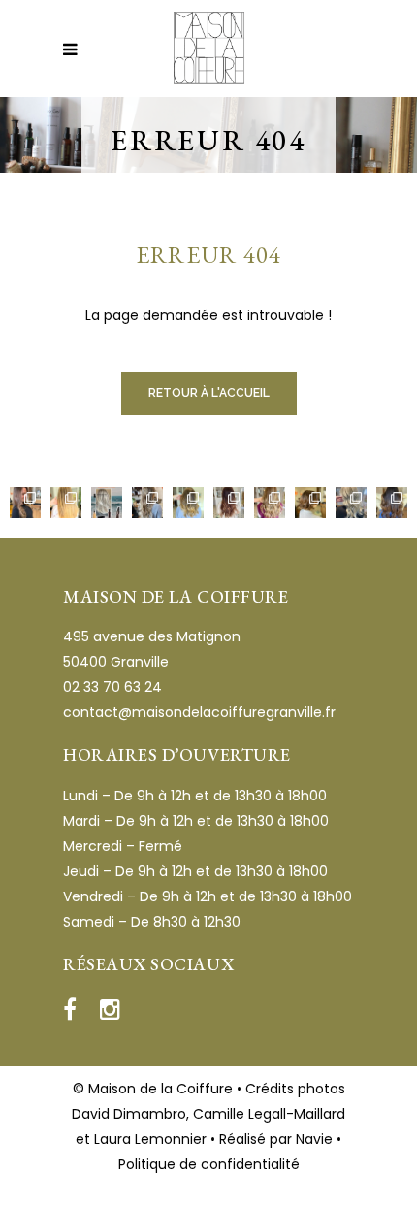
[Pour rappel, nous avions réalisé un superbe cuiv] (25, 502)
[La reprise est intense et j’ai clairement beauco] (351, 502)
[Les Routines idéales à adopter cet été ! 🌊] (106, 502)
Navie (314, 1139)
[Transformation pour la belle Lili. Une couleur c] (228, 502)
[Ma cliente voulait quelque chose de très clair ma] (147, 502)
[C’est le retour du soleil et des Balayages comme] (391, 502)
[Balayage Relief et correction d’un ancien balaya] (310, 502)
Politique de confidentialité (209, 1164)
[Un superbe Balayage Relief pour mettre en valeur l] (188, 502)
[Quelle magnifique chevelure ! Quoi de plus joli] (269, 502)
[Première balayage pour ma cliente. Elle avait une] (65, 502)
